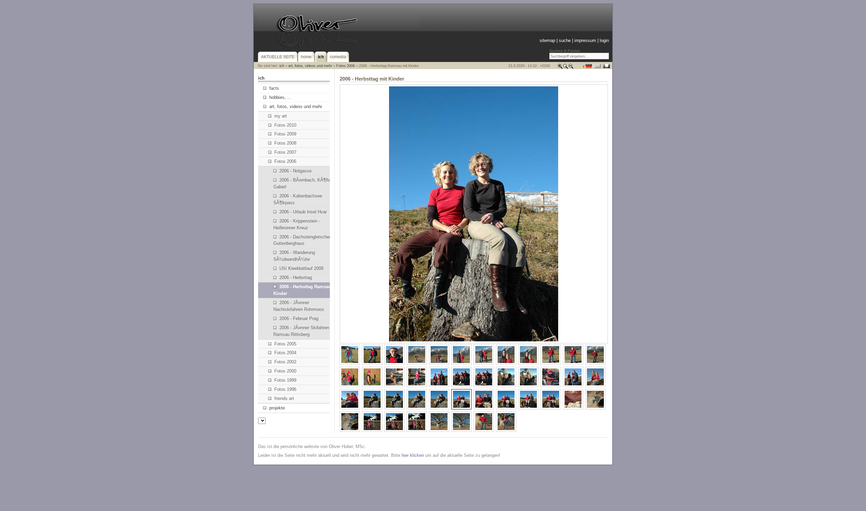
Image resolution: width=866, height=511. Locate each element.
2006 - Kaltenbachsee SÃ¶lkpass (297, 199)
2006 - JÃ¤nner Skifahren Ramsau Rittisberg (301, 331)
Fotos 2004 (285, 352)
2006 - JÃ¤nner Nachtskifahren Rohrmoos (298, 306)
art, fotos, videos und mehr (310, 66)
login (604, 40)
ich (281, 66)
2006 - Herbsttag (295, 277)
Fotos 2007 (285, 152)
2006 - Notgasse (295, 170)
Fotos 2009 (285, 133)
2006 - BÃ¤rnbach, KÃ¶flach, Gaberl (305, 183)
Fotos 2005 (285, 343)
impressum (585, 40)
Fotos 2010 (285, 125)
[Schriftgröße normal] (565, 67)
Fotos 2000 (285, 371)
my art (280, 116)
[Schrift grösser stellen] (560, 67)
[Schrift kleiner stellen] (571, 67)
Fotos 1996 (285, 389)
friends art (284, 398)
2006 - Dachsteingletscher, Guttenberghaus (302, 240)
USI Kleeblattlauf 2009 (301, 268)
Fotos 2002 (285, 361)
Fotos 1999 (285, 380)
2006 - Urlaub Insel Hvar (303, 211)
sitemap (547, 40)
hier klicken (413, 455)
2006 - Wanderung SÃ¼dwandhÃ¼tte (294, 256)
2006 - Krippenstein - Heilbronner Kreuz (296, 224)
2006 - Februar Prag (298, 318)
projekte (277, 407)
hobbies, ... (280, 97)
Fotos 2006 (345, 66)
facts (274, 88)
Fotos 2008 (285, 143)
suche (565, 40)
